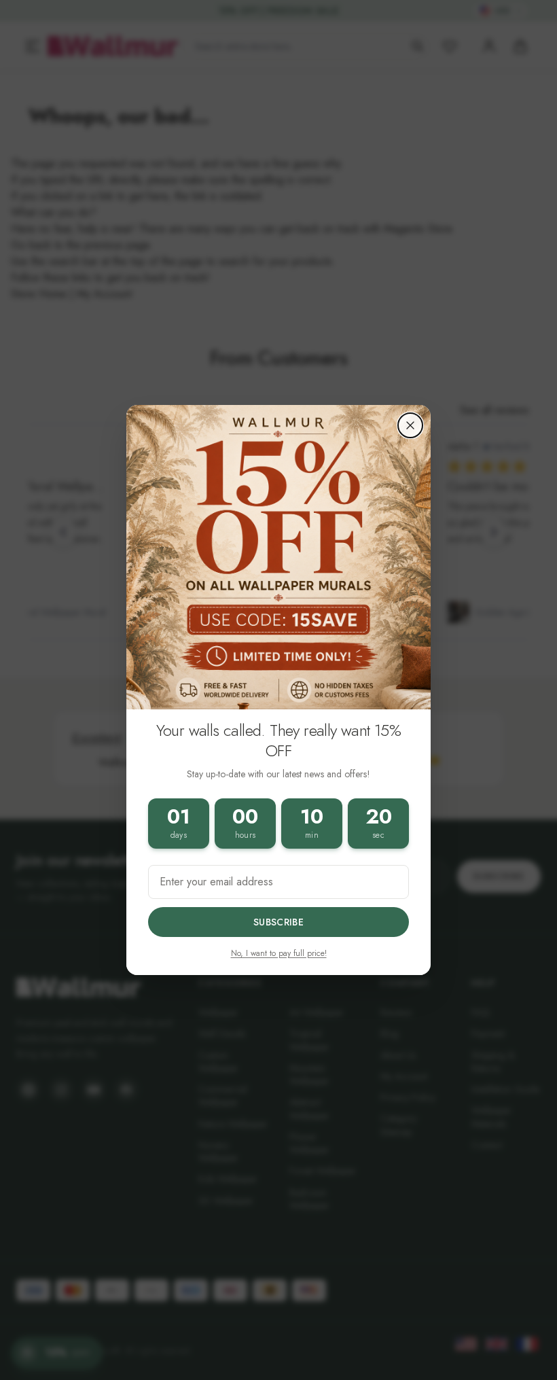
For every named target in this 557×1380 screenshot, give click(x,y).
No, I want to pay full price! (279, 953)
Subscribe (278, 922)
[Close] (410, 425)
